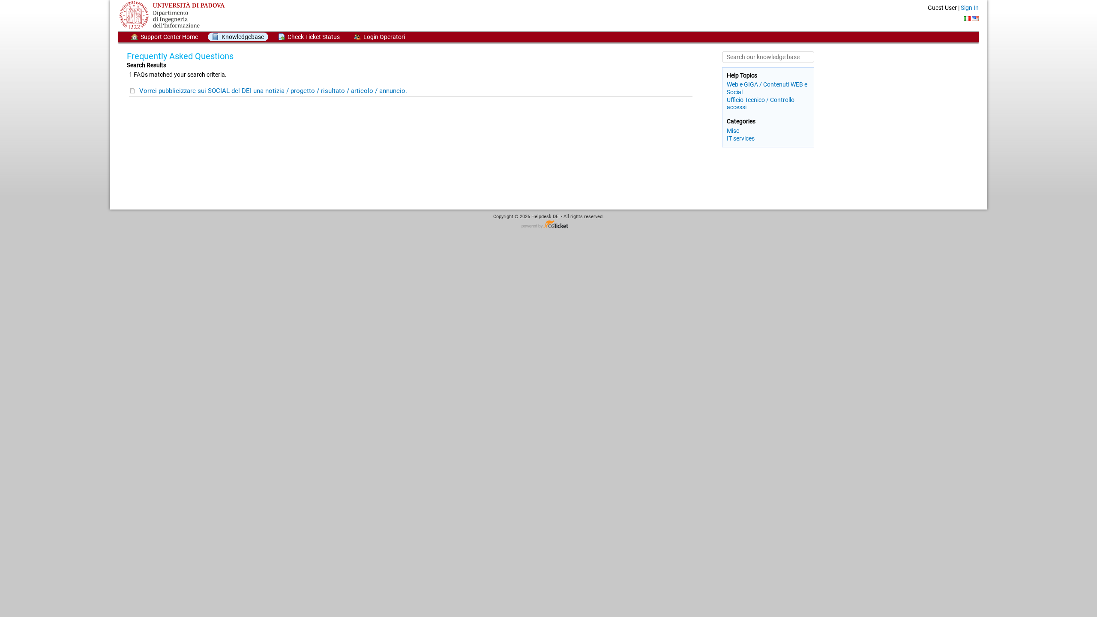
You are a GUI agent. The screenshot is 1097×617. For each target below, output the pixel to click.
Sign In (970, 7)
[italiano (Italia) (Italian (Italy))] (967, 18)
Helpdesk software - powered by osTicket (548, 225)
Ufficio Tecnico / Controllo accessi (760, 103)
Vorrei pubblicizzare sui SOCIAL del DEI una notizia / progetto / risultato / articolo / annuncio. (273, 91)
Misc (733, 130)
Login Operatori (384, 36)
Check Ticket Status (314, 36)
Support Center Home (169, 36)
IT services (741, 138)
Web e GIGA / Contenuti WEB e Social (767, 88)
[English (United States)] (975, 18)
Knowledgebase (243, 36)
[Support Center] (174, 15)
